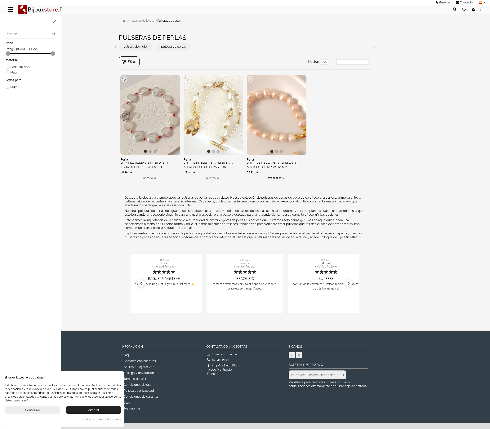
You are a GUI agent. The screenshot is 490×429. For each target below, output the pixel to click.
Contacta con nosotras (140, 361)
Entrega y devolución (139, 373)
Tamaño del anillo (136, 379)
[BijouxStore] (41, 9)
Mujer (14, 87)
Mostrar (313, 62)
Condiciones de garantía (141, 396)
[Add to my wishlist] (464, 9)
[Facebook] (292, 355)
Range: (10, 49)
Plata (13, 72)
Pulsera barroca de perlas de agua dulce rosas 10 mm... (272, 165)
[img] (144, 177)
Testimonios (132, 408)
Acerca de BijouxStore (139, 367)
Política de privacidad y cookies (101, 419)
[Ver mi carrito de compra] (483, 9)
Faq (126, 355)
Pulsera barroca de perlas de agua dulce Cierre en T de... (145, 165)
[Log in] (473, 9)
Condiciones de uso (138, 385)
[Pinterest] (299, 355)
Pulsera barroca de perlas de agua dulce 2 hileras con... (209, 165)
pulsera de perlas (173, 46)
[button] (141, 283)
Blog (127, 402)
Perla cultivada (20, 67)
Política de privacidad (139, 390)
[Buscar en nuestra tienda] (455, 9)
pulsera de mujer (135, 46)
